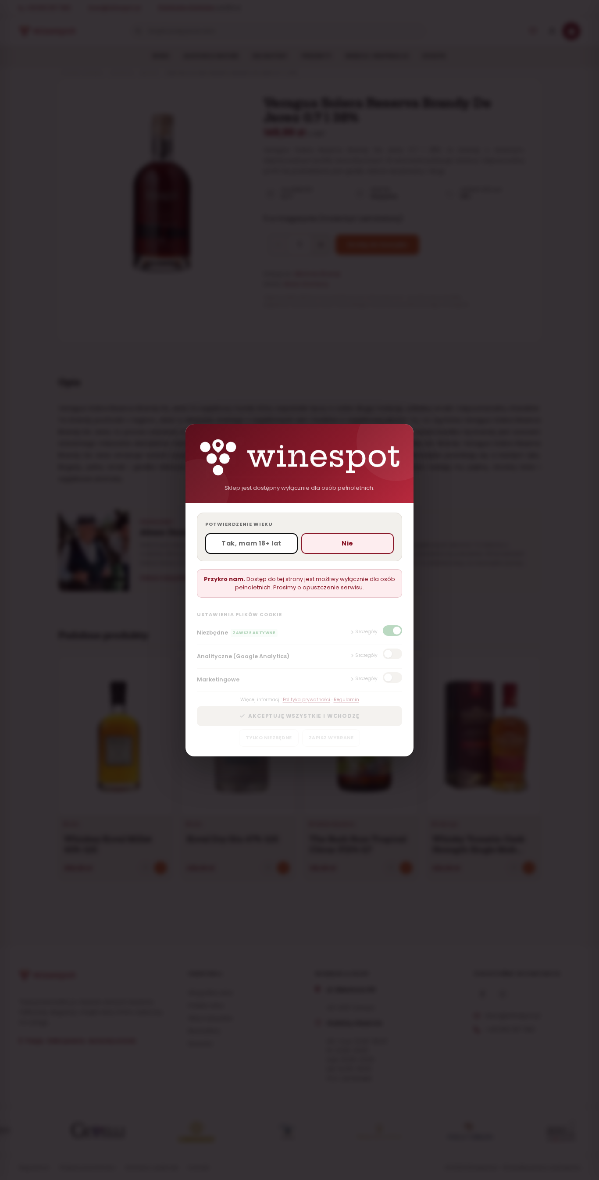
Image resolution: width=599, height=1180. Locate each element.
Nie (347, 543)
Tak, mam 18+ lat (251, 543)
